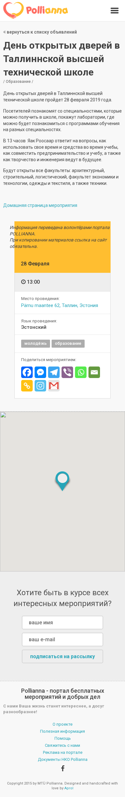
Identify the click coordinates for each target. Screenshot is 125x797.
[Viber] (67, 372)
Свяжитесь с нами (62, 745)
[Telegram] (54, 372)
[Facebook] (27, 372)
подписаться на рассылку (62, 656)
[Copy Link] (27, 385)
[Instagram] (40, 385)
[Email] (94, 372)
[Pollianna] (35, 10)
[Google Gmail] (54, 385)
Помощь (62, 738)
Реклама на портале (62, 752)
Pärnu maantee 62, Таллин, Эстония (59, 305)
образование (68, 343)
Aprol (68, 788)
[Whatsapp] (81, 372)
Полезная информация (62, 731)
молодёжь (35, 343)
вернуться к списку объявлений (41, 32)
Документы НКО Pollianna (63, 759)
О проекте (62, 724)
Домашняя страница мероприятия (40, 205)
